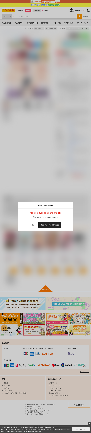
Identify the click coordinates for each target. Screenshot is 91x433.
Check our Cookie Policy (62, 429)
